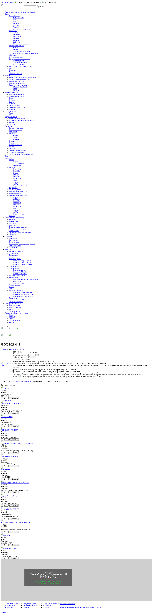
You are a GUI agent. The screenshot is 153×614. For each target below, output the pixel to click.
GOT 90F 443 (5, 388)
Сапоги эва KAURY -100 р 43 (11, 403)
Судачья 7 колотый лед (9, 496)
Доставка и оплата (7, 2)
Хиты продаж (6, 400)
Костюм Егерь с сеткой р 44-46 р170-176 (15, 483)
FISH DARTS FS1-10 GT (9, 430)
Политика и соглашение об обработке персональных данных (79, 607)
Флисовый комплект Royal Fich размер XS (16, 522)
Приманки (4, 349)
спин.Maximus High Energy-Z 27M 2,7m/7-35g (17, 443)
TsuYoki (21, 349)
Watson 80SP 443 (6, 417)
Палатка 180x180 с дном (9, 456)
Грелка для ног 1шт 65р (9, 549)
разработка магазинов (67, 604)
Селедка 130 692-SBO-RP (10, 509)
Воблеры (13, 349)
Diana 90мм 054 (6, 535)
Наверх (3, 612)
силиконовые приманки (24, 381)
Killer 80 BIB (5, 469)
